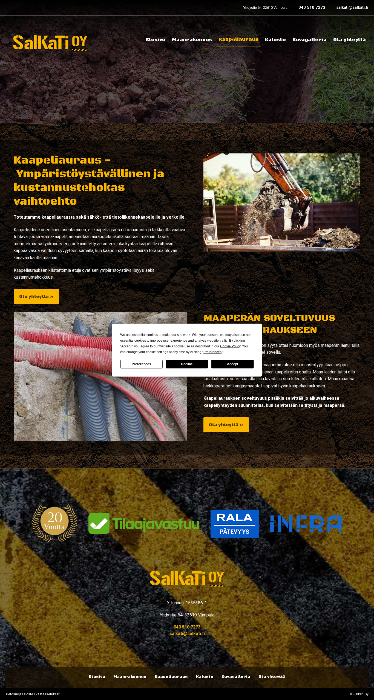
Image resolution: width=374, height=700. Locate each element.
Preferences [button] (212, 352)
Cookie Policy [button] (230, 346)
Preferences (141, 364)
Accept (232, 364)
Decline (187, 364)
